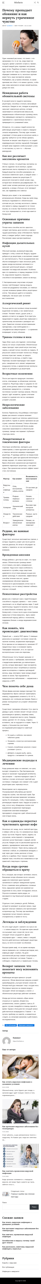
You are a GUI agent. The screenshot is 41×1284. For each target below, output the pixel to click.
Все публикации (11, 1025)
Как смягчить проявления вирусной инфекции (17, 1236)
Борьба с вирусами (9, 1263)
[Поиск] (38, 2)
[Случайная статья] (35, 2)
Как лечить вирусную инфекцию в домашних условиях (17, 1083)
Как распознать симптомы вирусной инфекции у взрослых (18, 1248)
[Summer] (6, 1041)
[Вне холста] (3, 2)
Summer (10, 25)
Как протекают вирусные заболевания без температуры (20, 1230)
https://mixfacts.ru (18, 1041)
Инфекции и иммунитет (26, 1025)
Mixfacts (18, 2)
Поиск (4, 1203)
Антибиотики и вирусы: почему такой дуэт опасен (18, 1242)
